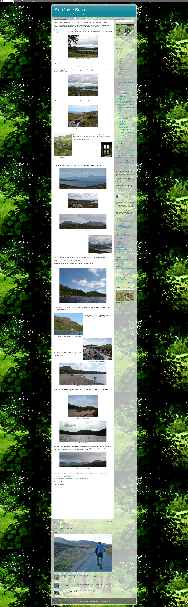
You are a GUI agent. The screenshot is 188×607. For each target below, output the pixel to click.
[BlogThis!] (66, 476)
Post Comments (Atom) (65, 524)
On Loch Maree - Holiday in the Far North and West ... (125, 102)
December (121, 71)
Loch (62, 478)
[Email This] (65, 476)
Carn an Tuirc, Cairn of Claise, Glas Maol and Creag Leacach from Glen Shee (78, 590)
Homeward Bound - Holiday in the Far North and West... (126, 83)
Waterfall (86, 478)
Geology (128, 152)
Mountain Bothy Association (122, 249)
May (119, 143)
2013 (118, 65)
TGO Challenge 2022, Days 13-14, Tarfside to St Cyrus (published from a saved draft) (125, 237)
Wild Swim (118, 164)
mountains (66, 478)
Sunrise (132, 158)
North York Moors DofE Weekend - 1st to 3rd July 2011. (126, 136)
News (129, 155)
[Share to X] (68, 476)
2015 (118, 61)
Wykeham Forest (120, 44)
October (120, 75)
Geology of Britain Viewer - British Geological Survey (123, 283)
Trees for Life (119, 275)
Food (122, 152)
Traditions (122, 160)
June (119, 141)
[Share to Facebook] (69, 476)
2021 (118, 50)
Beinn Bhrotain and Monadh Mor (63, 528)
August (120, 79)
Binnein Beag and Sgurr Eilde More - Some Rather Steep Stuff (74, 575)
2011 (118, 69)
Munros (125, 155)
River (70, 478)
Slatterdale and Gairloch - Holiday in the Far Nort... (126, 105)
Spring (128, 158)
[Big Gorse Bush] (117, 197)
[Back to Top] (186, 604)
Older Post (109, 521)
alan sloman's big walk (123, 234)
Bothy (119, 150)
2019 (118, 54)
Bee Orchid (120, 138)
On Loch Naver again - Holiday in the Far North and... (126, 117)
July (119, 80)
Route (73, 478)
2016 (118, 59)
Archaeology (118, 149)
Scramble (117, 158)
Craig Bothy (84, 134)
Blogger (108, 601)
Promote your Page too (120, 198)
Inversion (132, 152)
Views (79, 478)
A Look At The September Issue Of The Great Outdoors (124, 232)
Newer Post (57, 521)
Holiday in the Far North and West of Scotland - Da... (126, 133)
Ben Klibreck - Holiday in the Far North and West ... (125, 121)
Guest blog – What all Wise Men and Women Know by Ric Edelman (125, 227)
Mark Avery (120, 225)
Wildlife (121, 164)
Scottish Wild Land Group (121, 279)
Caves (129, 150)
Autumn (124, 149)
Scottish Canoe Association (122, 259)
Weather (127, 162)
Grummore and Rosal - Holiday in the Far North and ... (126, 127)
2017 (118, 58)
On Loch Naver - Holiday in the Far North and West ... (126, 124)
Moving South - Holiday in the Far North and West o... (126, 108)
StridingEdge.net (119, 254)
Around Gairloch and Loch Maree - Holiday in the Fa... (126, 89)
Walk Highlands (119, 247)
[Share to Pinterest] (70, 476)
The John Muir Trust (120, 277)
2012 (118, 67)
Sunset (117, 160)
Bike (116, 150)
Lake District (125, 153)
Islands (117, 153)
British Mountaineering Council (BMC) (124, 246)
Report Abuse (119, 167)
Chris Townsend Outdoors (123, 229)
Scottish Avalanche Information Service (125, 268)
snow (125, 158)
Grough (117, 281)
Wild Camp (132, 162)
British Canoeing (119, 261)
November (121, 73)
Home (83, 521)
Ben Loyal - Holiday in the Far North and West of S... (125, 111)
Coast (133, 150)
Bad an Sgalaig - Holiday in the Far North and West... (126, 86)
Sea (76, 478)
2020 (118, 52)
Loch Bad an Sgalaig (76, 307)
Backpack (128, 149)
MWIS (117, 270)
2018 (118, 56)
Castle (126, 150)
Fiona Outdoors (121, 220)
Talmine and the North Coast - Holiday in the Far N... (125, 114)
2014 (118, 63)
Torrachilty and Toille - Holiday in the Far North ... (125, 99)
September (121, 77)
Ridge (124, 157)
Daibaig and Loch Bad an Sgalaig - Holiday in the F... (126, 96)
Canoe (58, 478)
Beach (132, 149)
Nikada (98, 601)
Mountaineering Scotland (121, 244)
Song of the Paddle (120, 263)
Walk (82, 478)
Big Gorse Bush (69, 9)
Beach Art (118, 43)
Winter (125, 164)
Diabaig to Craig (58, 63)
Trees (127, 160)
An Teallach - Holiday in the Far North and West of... (125, 92)
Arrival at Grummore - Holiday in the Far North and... (125, 130)
